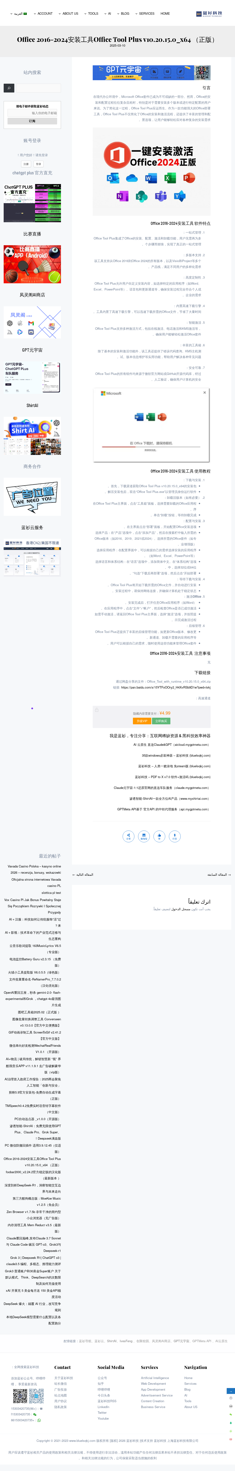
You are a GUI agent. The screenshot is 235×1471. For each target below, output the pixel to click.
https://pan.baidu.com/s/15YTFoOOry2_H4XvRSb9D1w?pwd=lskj (166, 687)
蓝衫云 (99, 1341)
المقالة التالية (82, 874)
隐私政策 (60, 1406)
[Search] (9, 88)
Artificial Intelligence (155, 1377)
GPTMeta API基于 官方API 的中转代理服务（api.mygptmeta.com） (164, 809)
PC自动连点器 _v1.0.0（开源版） (38, 1118)
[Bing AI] (32, 436)
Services (190, 1383)
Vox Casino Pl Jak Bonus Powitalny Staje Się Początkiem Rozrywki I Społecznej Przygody (32, 905)
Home (188, 1377)
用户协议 (60, 1401)
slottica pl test (51, 892)
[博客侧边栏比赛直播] (32, 264)
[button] (137, 13)
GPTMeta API (202, 1341)
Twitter (102, 1412)
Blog (187, 1389)
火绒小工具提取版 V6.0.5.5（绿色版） (34, 972)
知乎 (101, 1383)
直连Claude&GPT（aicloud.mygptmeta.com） (172, 744)
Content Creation (152, 1401)
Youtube (103, 1418)
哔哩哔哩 (104, 1389)
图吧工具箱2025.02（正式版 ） (39, 1012)
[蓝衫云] (32, 558)
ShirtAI (32, 405)
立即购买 (161, 721)
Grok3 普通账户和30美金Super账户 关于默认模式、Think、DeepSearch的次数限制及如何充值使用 (33, 1277)
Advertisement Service (157, 1395)
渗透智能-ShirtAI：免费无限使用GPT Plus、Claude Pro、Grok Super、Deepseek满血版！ (35, 1132)
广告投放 (60, 1389)
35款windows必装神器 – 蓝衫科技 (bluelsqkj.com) (176, 755)
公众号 (102, 1377)
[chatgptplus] (32, 203)
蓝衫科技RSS (107, 1401)
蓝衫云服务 (32, 527)
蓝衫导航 (85, 1341)
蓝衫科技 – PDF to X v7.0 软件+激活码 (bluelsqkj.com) (173, 776)
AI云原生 (221, 1341)
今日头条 (104, 1395)
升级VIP (142, 721)
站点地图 (60, 1395)
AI (185, 1395)
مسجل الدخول (180, 909)
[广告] (32, 497)
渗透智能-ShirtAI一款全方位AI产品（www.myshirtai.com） (170, 798)
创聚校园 (142, 1341)
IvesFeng (126, 1341)
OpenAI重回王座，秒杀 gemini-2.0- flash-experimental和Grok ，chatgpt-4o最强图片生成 (32, 998)
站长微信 (60, 1383)
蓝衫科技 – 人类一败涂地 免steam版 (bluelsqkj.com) (174, 766)
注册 (26, 164)
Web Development (153, 1383)
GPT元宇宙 (32, 350)
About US (190, 1406)
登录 (38, 164)
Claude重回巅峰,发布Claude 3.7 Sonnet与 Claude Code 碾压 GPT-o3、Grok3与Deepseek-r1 (33, 1244)
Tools (187, 1401)
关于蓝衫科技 (63, 1377)
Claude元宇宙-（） (162, 787)
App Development (153, 1389)
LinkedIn (103, 1406)
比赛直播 (32, 233)
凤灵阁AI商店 (32, 294)
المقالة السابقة (219, 874)
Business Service (153, 1406)
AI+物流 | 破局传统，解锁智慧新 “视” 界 (33, 1058)
